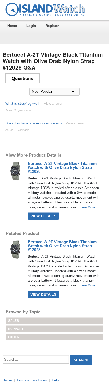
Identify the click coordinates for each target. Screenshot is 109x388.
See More (87, 207)
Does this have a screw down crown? (33, 123)
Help (55, 380)
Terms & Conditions (32, 380)
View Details (43, 216)
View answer (53, 104)
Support (16, 329)
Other (13, 337)
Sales (13, 321)
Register (52, 26)
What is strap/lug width (22, 104)
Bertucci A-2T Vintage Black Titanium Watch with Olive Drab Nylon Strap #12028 (62, 167)
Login (31, 26)
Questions (22, 78)
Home (12, 26)
